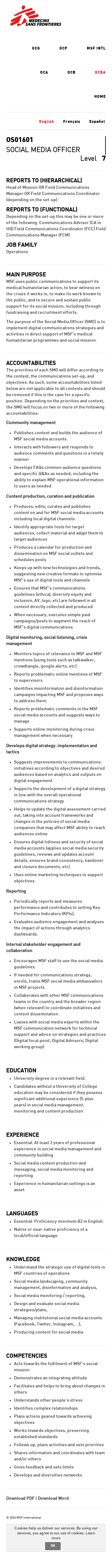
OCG (36, 48)
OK (53, 1545)
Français (71, 121)
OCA (44, 72)
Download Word (53, 1498)
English (46, 121)
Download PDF (20, 1498)
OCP (63, 48)
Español (97, 121)
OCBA (100, 72)
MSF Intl (96, 48)
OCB (72, 72)
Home (100, 96)
